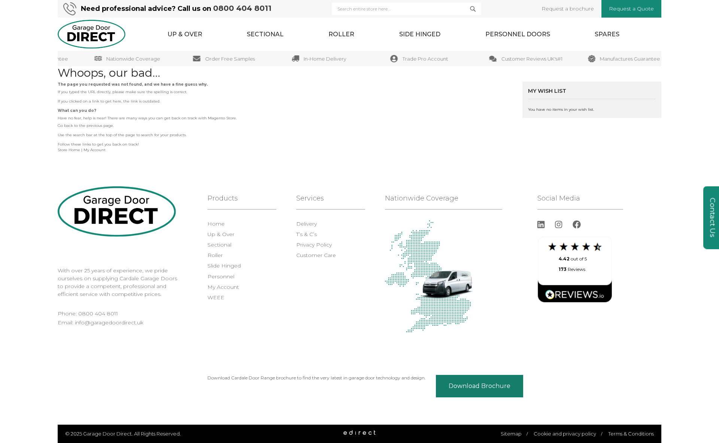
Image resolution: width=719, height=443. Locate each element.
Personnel (220, 276)
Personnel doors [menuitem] (517, 34)
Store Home (69, 149)
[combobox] (406, 9)
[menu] (393, 34)
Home (216, 223)
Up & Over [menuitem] (184, 34)
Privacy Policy (314, 244)
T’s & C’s (306, 234)
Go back (65, 125)
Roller (215, 255)
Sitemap (511, 434)
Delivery (306, 223)
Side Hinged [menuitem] (419, 34)
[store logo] (91, 34)
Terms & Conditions (631, 434)
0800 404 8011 (242, 8)
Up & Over (220, 234)
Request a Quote (631, 8)
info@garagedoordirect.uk (109, 322)
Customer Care (316, 255)
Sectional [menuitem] (265, 34)
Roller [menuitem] (341, 34)
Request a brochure (567, 8)
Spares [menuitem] (607, 34)
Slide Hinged (224, 265)
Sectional (219, 244)
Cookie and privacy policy (565, 434)
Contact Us (713, 218)
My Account (95, 149)
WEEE (215, 297)
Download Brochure (479, 385)
